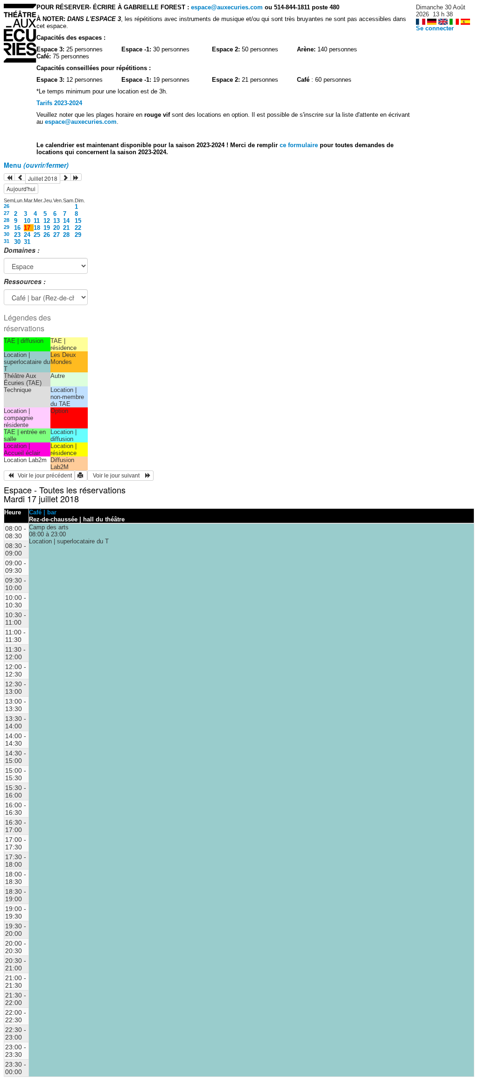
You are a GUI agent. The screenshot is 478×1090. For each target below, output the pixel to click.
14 (66, 220)
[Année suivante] (76, 177)
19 (46, 227)
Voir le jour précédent (43, 475)
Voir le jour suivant (117, 475)
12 (46, 220)
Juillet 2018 (42, 178)
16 (17, 227)
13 (56, 220)
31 (6, 241)
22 (78, 227)
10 (27, 220)
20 (56, 227)
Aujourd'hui (21, 188)
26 (6, 206)
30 (6, 234)
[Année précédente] (9, 177)
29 (6, 227)
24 (27, 234)
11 (37, 220)
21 (66, 227)
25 (37, 234)
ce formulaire (300, 145)
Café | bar (42, 512)
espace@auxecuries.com (227, 7)
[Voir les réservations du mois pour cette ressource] (20, 177)
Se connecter (435, 28)
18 (37, 227)
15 (78, 220)
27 (6, 213)
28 (6, 220)
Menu (36, 165)
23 (17, 234)
